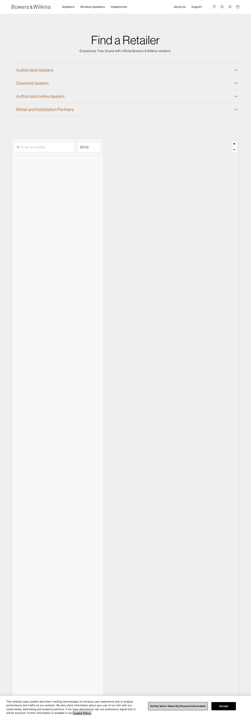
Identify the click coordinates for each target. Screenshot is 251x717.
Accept (223, 706)
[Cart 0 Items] (237, 7)
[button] (68, 7)
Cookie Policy (82, 712)
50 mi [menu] (84, 148)
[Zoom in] (234, 144)
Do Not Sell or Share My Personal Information (178, 706)
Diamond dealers (32, 83)
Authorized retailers (35, 70)
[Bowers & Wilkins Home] (37, 7)
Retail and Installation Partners (45, 109)
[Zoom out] (234, 149)
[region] (125, 706)
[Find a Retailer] (214, 7)
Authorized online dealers (40, 96)
